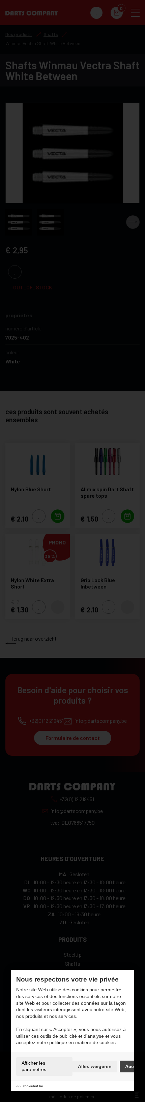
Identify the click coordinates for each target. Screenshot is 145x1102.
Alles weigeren (95, 1066)
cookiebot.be (33, 1086)
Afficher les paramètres (34, 1066)
